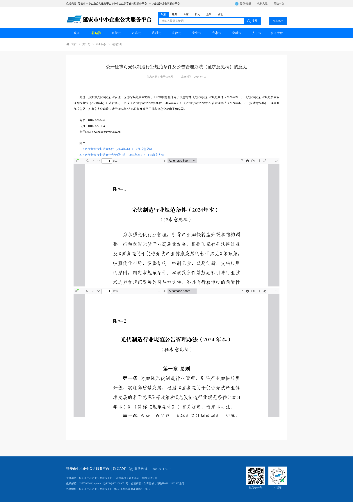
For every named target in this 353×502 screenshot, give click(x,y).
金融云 (236, 33)
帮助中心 (279, 3)
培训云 (156, 33)
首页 (76, 33)
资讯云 (136, 33)
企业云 (196, 33)
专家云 (216, 33)
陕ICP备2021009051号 (97, 483)
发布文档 (278, 20)
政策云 (116, 33)
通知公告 (117, 44)
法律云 (176, 33)
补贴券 (96, 33)
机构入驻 (262, 3)
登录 (242, 3)
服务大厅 (276, 33)
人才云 (256, 33)
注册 (248, 3)
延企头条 (101, 44)
